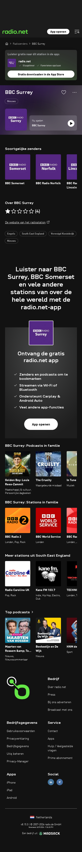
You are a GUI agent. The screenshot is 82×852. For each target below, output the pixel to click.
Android (12, 797)
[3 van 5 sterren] (19, 211)
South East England (33, 234)
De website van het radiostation (25, 222)
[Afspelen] (71, 123)
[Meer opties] (74, 92)
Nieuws (11, 101)
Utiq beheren (15, 753)
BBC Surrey (38, 125)
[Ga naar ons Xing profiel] (59, 782)
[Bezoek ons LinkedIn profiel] (51, 782)
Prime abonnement (60, 758)
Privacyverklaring (18, 738)
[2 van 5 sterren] (14, 211)
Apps (51, 738)
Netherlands (43, 817)
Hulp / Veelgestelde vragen (60, 748)
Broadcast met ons (60, 709)
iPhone (11, 782)
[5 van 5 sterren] (31, 211)
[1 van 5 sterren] (8, 211)
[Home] (6, 43)
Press (51, 694)
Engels (11, 234)
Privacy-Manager (18, 761)
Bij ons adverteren (59, 702)
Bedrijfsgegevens (18, 746)
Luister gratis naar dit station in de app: (34, 54)
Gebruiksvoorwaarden (21, 731)
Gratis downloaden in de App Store (41, 74)
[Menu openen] (76, 31)
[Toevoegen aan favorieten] (63, 92)
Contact (53, 731)
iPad (9, 790)
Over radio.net (57, 687)
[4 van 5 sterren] (25, 211)
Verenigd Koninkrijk (62, 234)
